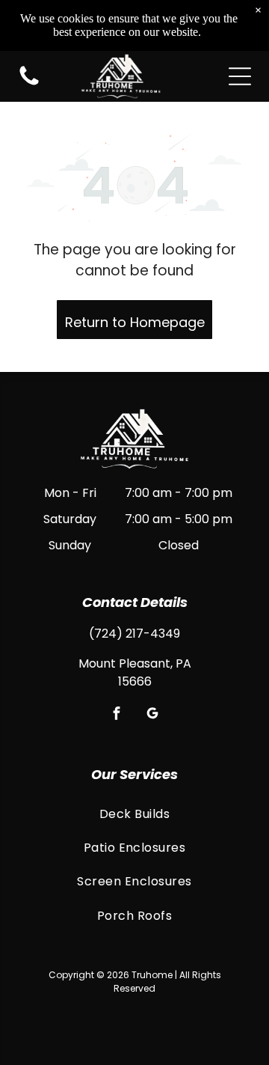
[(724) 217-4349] (29, 84)
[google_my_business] (153, 715)
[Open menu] (240, 76)
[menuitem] (134, 813)
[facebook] (117, 715)
